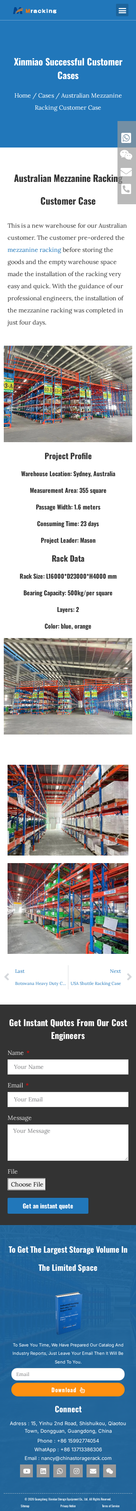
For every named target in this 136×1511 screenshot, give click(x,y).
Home (22, 95)
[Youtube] (26, 1470)
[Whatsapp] (59, 1470)
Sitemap (25, 1505)
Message (20, 1118)
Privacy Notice (68, 1505)
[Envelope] (93, 1470)
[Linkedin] (43, 1470)
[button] (122, 10)
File (13, 1171)
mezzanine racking (34, 249)
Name (16, 1053)
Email (16, 1085)
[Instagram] (76, 1470)
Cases (46, 95)
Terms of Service (110, 1505)
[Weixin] (109, 1470)
